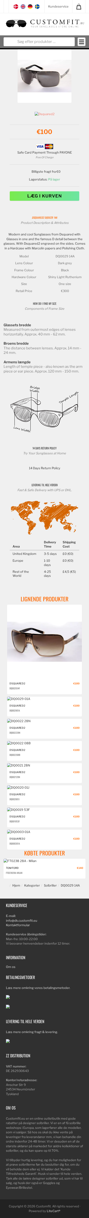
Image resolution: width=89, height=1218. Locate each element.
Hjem (16, 885)
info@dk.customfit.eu (21, 920)
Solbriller (50, 885)
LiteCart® (53, 1211)
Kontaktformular (18, 925)
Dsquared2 (38, 217)
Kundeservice (58, 6)
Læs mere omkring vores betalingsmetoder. (38, 988)
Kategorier (32, 885)
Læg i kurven (44, 195)
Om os (10, 967)
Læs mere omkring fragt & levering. (32, 1032)
